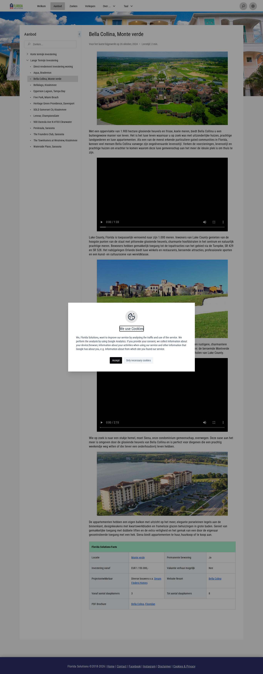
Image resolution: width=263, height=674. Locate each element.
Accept (116, 360)
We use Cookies (132, 328)
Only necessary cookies (138, 360)
